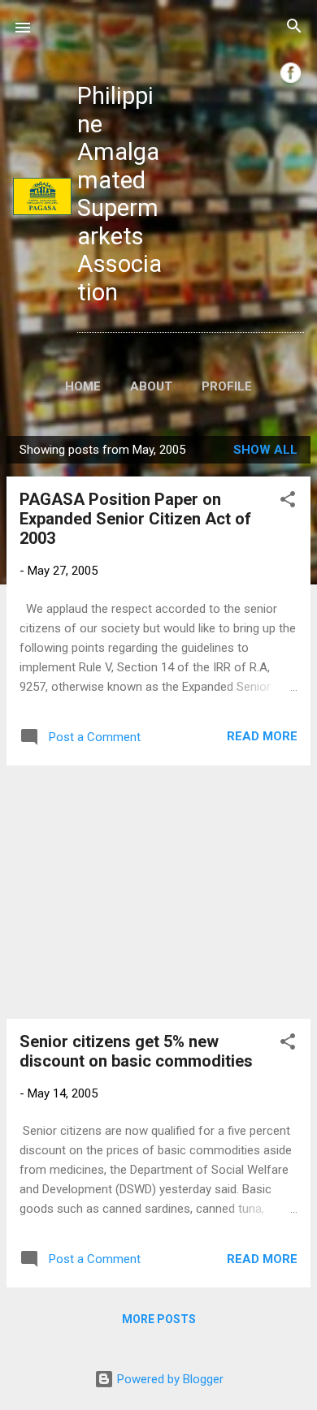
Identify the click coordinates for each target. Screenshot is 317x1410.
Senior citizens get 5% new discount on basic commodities (136, 1051)
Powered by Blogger (169, 1379)
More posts (159, 1319)
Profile (227, 386)
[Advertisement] (158, 892)
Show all (265, 449)
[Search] (294, 28)
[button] (287, 502)
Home (83, 386)
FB (290, 73)
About (151, 386)
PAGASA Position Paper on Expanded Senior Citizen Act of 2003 (135, 518)
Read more (262, 736)
